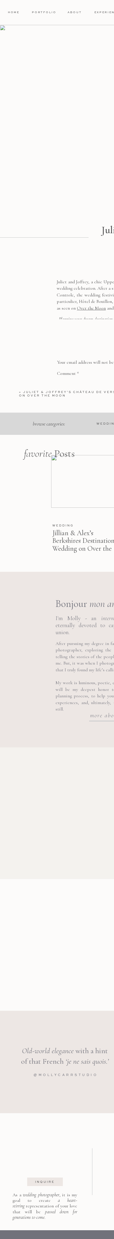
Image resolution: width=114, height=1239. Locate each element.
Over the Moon (91, 308)
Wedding (63, 525)
